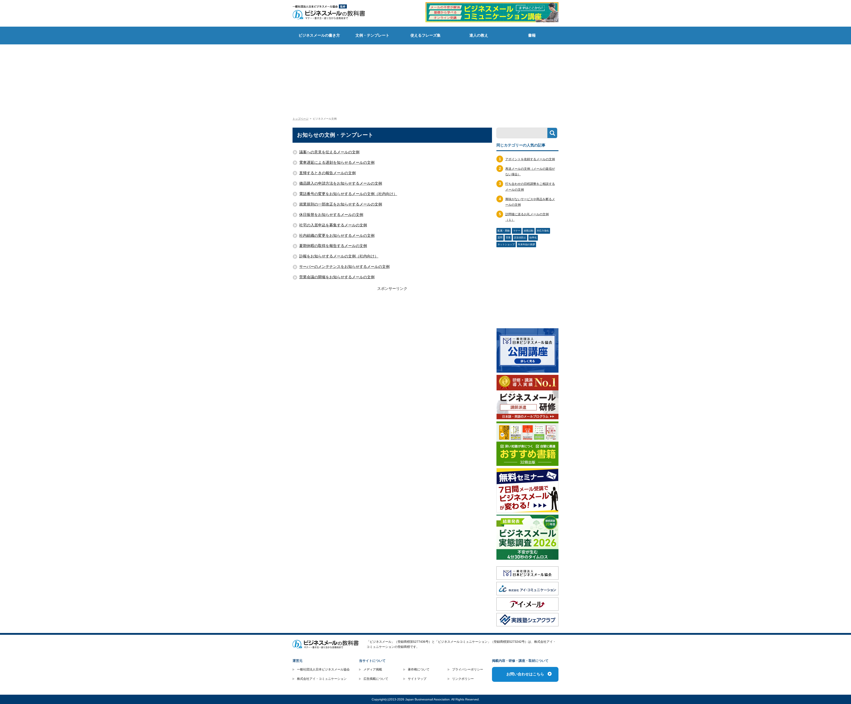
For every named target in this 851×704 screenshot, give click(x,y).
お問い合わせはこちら (525, 674)
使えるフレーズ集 (425, 35)
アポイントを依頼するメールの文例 (530, 159)
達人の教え (478, 35)
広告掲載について (375, 678)
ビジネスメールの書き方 (319, 35)
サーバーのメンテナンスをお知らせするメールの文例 (344, 267)
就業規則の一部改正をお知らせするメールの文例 (340, 204)
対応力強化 (543, 230)
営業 (508, 237)
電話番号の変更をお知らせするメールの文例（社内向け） (348, 194)
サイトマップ (417, 678)
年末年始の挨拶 (526, 244)
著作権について (418, 669)
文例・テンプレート (372, 35)
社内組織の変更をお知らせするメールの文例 (337, 235)
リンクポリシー (463, 678)
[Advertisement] (425, 77)
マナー (516, 230)
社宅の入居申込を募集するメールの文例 (333, 225)
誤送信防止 (520, 237)
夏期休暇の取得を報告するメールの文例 (333, 246)
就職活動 (528, 230)
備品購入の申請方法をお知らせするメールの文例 (340, 183)
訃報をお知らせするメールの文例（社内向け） (338, 256)
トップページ (300, 118)
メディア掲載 (372, 669)
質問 (500, 237)
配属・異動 (504, 230)
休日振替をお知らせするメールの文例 (331, 215)
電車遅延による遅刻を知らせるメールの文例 (337, 162)
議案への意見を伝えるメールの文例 (329, 152)
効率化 (533, 237)
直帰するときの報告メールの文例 (327, 173)
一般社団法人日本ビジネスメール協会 (323, 669)
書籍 (532, 35)
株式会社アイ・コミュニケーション (322, 678)
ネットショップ (506, 244)
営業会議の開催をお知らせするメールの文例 (337, 277)
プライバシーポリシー (467, 669)
